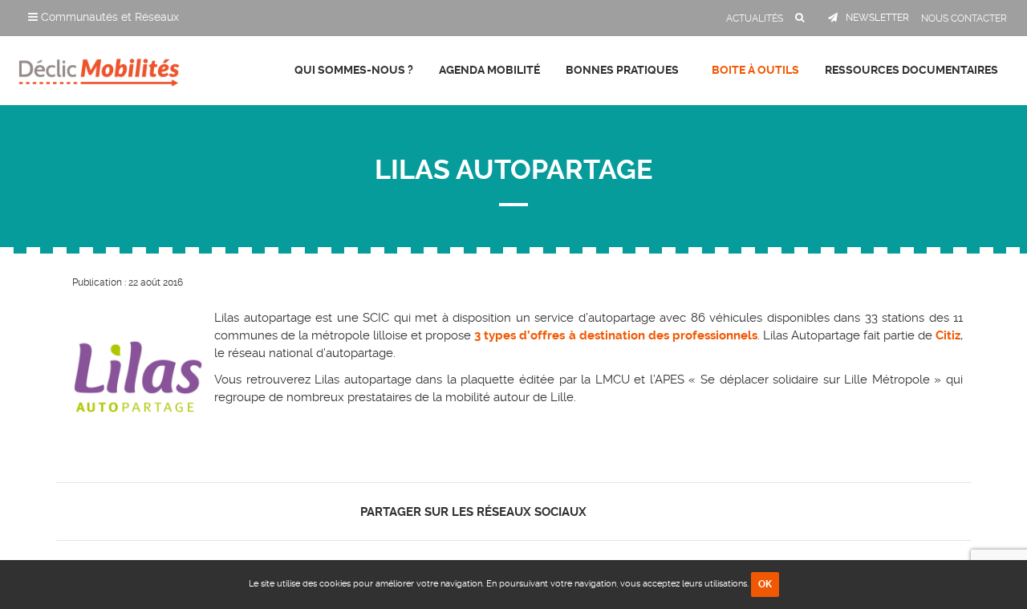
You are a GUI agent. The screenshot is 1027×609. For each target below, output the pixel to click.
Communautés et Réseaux (108, 16)
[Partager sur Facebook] (608, 511)
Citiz (948, 335)
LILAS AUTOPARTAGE (513, 169)
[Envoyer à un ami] (663, 511)
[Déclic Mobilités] (99, 68)
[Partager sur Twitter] (621, 511)
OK (765, 584)
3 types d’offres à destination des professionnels (615, 335)
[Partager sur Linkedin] (635, 511)
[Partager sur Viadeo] (649, 511)
